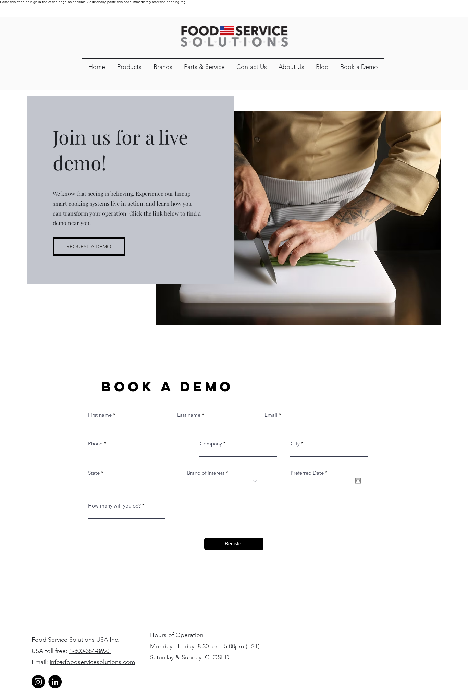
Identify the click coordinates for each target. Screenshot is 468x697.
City (295, 443)
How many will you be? (114, 505)
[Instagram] (38, 681)
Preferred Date (310, 472)
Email (271, 414)
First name (100, 414)
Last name (188, 414)
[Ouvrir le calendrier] (358, 481)
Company (211, 443)
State (94, 472)
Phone (95, 443)
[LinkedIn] (55, 681)
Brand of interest (205, 472)
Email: (41, 662)
